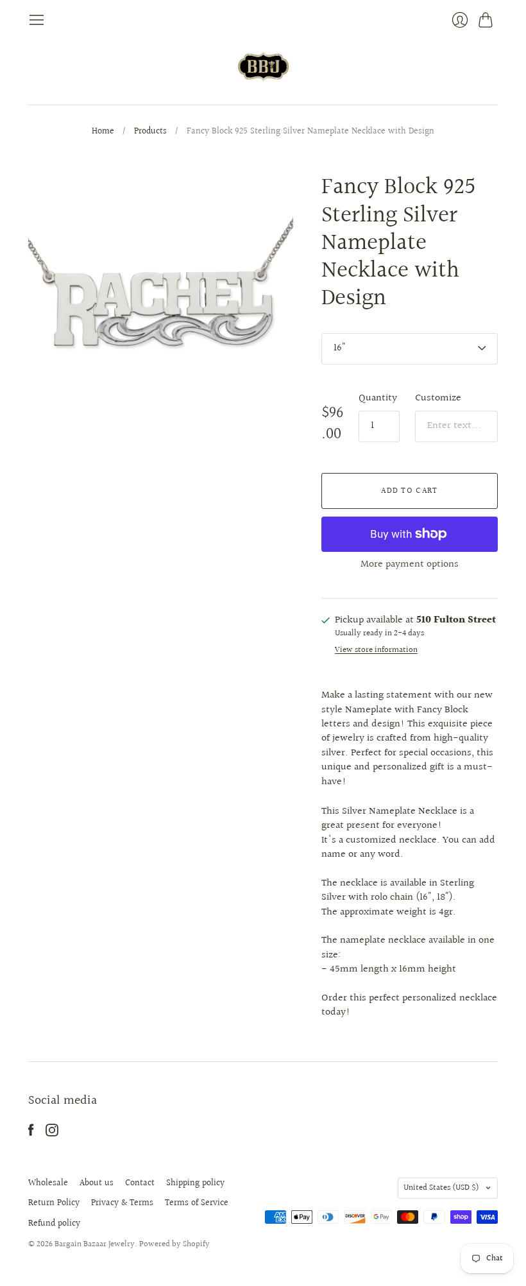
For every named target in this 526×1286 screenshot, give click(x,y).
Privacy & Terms (122, 1203)
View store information (376, 650)
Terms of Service (196, 1203)
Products (150, 132)
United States (441, 1187)
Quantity (378, 398)
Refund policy (54, 1224)
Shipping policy (195, 1183)
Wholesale (48, 1183)
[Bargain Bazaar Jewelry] (263, 66)
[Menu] (36, 19)
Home (103, 132)
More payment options (410, 564)
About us (97, 1183)
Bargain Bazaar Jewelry (95, 1244)
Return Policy (54, 1203)
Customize (438, 398)
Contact (140, 1183)
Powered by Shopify (174, 1244)
